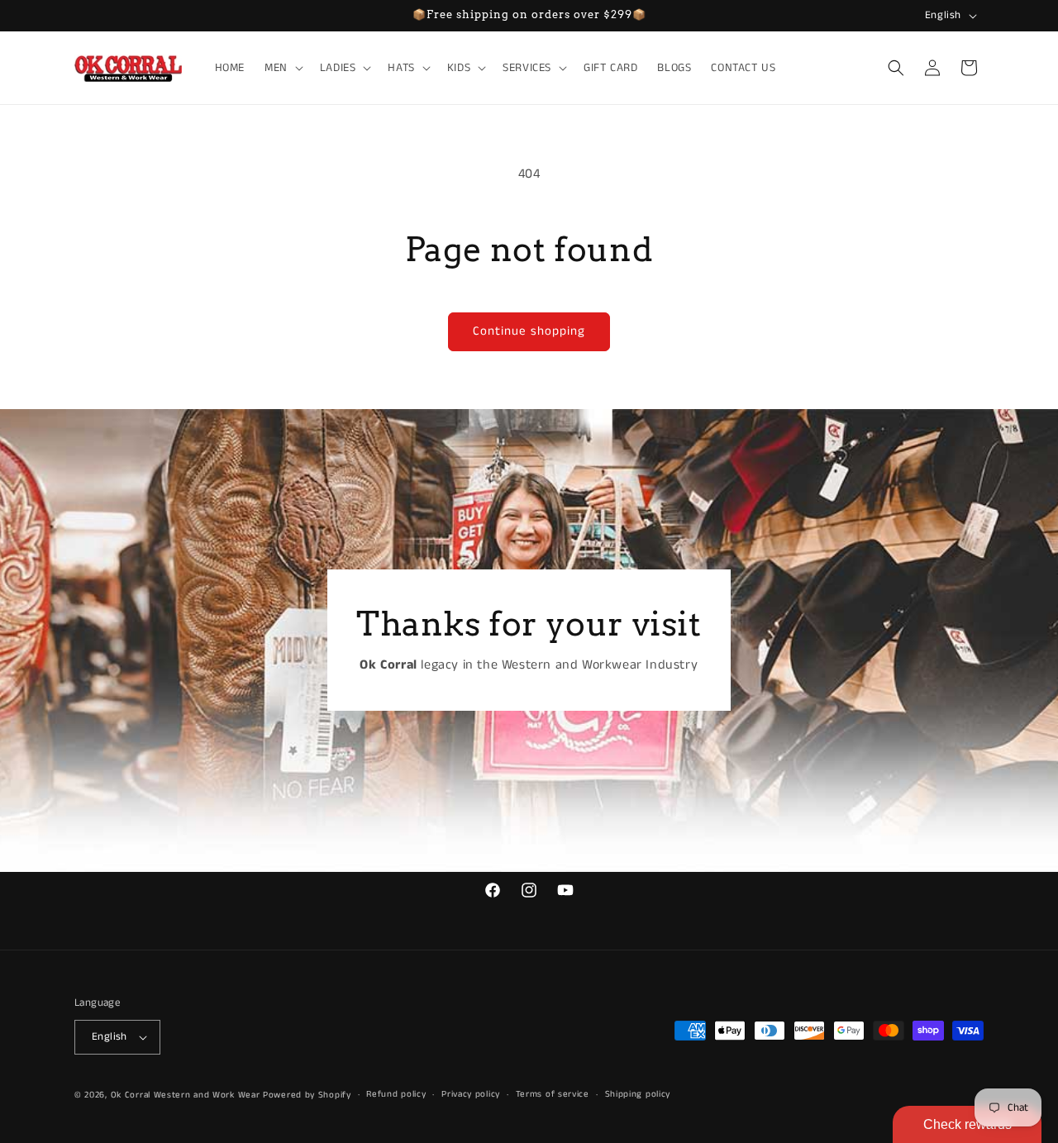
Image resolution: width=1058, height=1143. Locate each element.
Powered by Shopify (307, 1095)
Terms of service (552, 1094)
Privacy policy (470, 1094)
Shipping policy (638, 1094)
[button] (282, 67)
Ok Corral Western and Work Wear (185, 1095)
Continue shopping (529, 331)
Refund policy (396, 1094)
